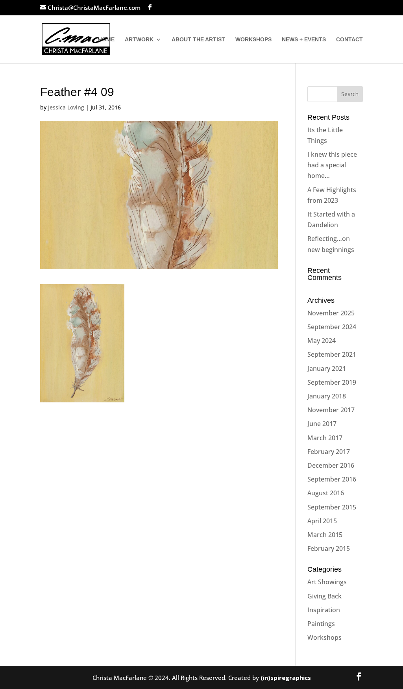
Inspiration (323, 610)
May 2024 (321, 340)
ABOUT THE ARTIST (198, 40)
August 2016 (325, 493)
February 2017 (328, 451)
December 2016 (330, 465)
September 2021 (331, 354)
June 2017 (321, 423)
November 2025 (331, 313)
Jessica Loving (66, 107)
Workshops (324, 637)
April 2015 (322, 521)
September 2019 (331, 382)
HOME (106, 40)
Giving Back (324, 596)
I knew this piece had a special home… (332, 165)
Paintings (321, 623)
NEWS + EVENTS (304, 40)
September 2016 (331, 479)
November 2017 (331, 410)
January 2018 (326, 396)
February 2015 (328, 548)
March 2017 (324, 437)
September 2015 (331, 507)
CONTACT (349, 40)
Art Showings (327, 582)
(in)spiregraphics (286, 678)
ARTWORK (139, 40)
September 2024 (331, 326)
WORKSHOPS (253, 40)
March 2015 (324, 534)
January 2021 (326, 368)
